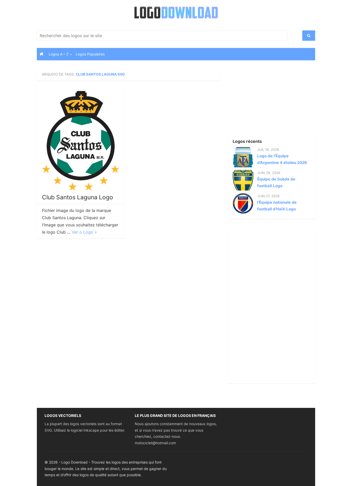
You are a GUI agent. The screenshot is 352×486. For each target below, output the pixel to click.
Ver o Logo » (84, 232)
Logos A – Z (59, 54)
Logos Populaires (90, 54)
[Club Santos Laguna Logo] (80, 141)
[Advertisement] (262, 100)
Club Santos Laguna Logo (77, 197)
